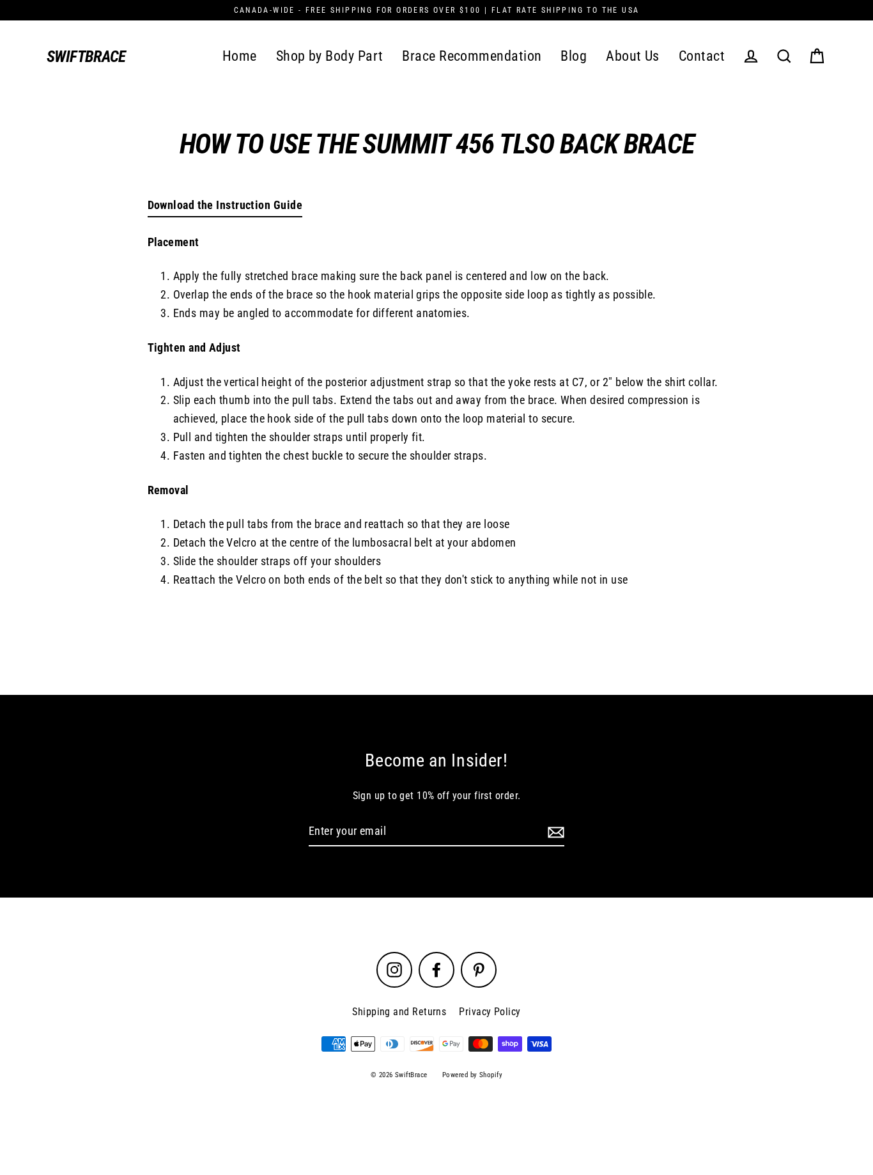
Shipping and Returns (399, 1012)
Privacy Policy (489, 1012)
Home (239, 56)
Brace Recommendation (471, 56)
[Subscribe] (554, 832)
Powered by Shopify (472, 1075)
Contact (702, 56)
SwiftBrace (86, 57)
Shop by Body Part (329, 56)
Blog (573, 56)
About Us (633, 56)
